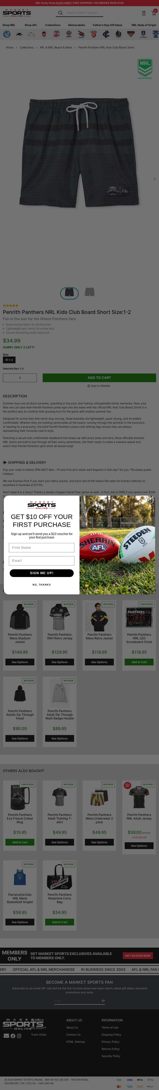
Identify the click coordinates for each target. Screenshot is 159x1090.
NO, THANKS (42, 584)
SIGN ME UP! (42, 573)
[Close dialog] (150, 500)
